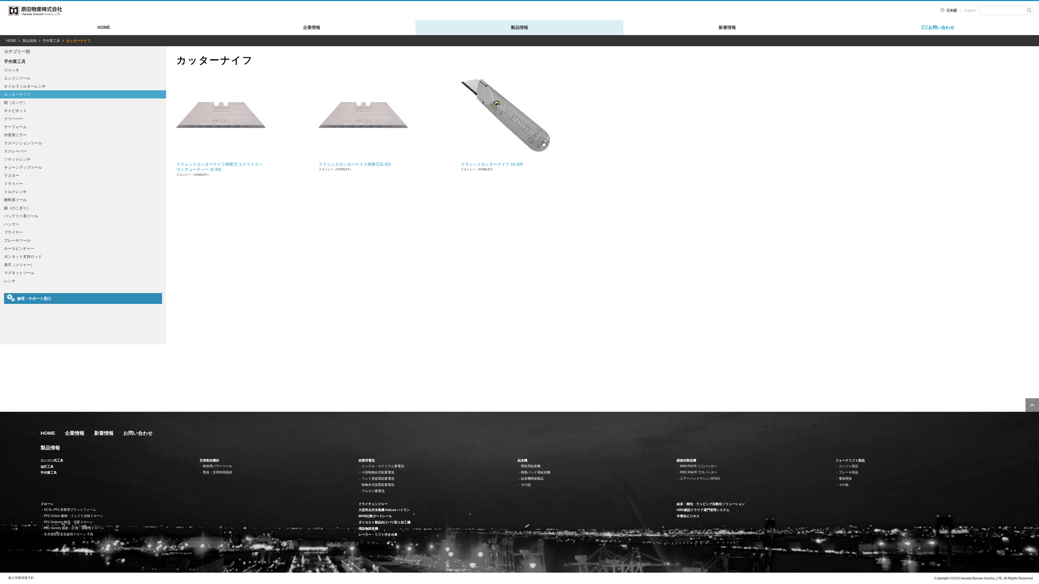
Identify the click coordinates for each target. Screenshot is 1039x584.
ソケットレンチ (17, 159)
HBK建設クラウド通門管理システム (703, 510)
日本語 (951, 10)
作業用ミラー (15, 135)
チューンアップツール (23, 167)
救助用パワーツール (217, 466)
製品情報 (519, 27)
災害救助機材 (209, 460)
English (970, 10)
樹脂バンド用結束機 (535, 472)
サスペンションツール (23, 143)
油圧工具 (47, 467)
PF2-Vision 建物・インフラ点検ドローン (73, 516)
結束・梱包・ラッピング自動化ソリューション (711, 504)
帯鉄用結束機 (530, 466)
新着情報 (727, 27)
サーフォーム (15, 127)
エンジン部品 (848, 466)
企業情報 (311, 27)
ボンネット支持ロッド (23, 256)
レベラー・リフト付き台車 (378, 534)
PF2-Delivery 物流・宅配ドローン (68, 522)
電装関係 (845, 478)
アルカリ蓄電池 (373, 491)
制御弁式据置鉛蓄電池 (378, 485)
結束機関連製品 (532, 478)
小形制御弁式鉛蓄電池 (378, 472)
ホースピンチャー (19, 248)
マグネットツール (19, 273)
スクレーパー (15, 151)
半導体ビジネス (688, 516)
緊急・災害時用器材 (217, 472)
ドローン (47, 504)
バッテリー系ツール (21, 216)
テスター (11, 175)
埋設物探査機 (368, 528)
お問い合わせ (941, 27)
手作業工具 (51, 41)
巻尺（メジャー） (19, 265)
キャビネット (15, 110)
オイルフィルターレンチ (25, 86)
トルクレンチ (15, 192)
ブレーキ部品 (848, 472)
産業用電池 (367, 460)
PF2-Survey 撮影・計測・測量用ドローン (74, 528)
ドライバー (13, 183)
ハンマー (11, 224)
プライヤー (13, 232)
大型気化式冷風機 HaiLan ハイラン (384, 510)
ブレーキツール (17, 240)
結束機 (522, 460)
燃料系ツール (15, 200)
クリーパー (13, 119)
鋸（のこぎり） (17, 208)
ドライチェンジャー (373, 504)
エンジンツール (17, 78)
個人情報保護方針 (21, 578)
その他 (526, 485)
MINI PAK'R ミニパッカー (698, 466)
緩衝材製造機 (686, 460)
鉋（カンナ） (15, 102)
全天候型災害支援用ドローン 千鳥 (68, 534)
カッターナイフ (17, 94)
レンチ (9, 281)
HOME (103, 27)
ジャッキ (11, 70)
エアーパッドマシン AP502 (700, 478)
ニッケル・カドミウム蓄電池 (383, 466)
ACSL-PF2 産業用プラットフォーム (70, 510)
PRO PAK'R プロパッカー (698, 472)
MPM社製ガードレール (375, 516)
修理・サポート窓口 (34, 298)
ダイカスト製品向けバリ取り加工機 (384, 522)
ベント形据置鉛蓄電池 (378, 478)
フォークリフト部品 (850, 460)
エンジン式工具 (52, 460)
